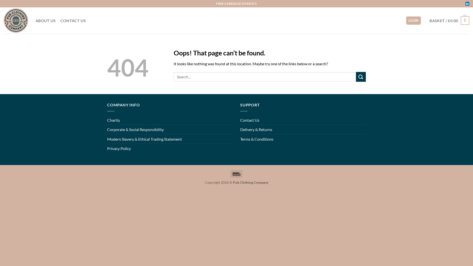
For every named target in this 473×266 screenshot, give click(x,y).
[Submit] (361, 77)
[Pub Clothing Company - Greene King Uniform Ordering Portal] (16, 20)
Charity (113, 120)
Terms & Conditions (256, 139)
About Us (45, 20)
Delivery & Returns (256, 129)
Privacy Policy (119, 148)
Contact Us (73, 20)
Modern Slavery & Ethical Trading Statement (144, 139)
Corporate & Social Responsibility (135, 129)
